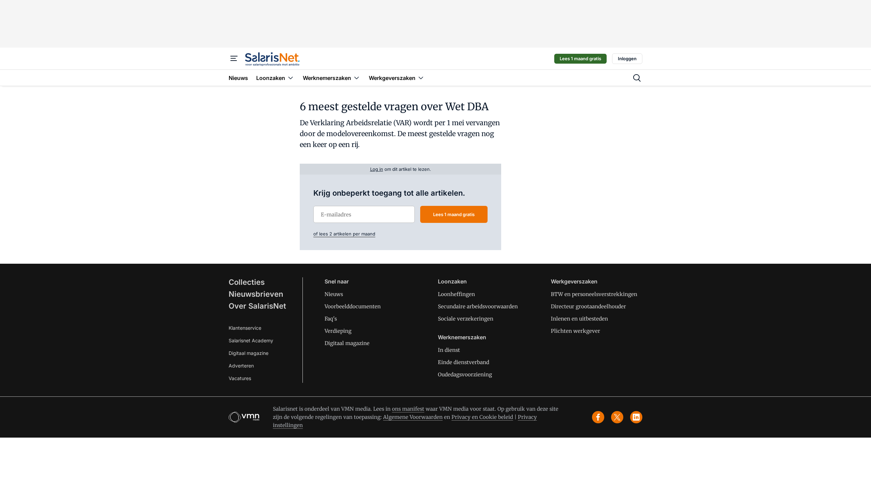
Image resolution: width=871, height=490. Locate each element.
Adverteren (241, 366)
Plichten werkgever (575, 331)
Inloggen (627, 58)
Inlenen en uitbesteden (579, 318)
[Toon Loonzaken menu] (290, 78)
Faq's (331, 318)
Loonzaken (452, 281)
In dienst (449, 350)
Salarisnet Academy (251, 340)
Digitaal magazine (248, 353)
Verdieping (338, 331)
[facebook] (598, 417)
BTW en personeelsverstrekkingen (594, 294)
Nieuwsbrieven (256, 294)
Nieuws (334, 294)
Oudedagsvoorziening (465, 374)
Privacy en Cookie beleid (482, 417)
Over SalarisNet (257, 305)
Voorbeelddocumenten (353, 306)
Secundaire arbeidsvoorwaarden (478, 306)
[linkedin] (636, 417)
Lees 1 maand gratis (580, 58)
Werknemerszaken (462, 337)
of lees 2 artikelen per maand (344, 233)
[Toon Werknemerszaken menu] (356, 78)
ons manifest (408, 409)
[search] (636, 78)
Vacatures (240, 378)
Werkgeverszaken (574, 281)
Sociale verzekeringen (465, 318)
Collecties (247, 282)
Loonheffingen (456, 294)
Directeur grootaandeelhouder (588, 306)
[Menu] (234, 58)
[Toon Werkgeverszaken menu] (421, 78)
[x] (617, 417)
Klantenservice (245, 328)
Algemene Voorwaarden (413, 417)
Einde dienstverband (463, 362)
